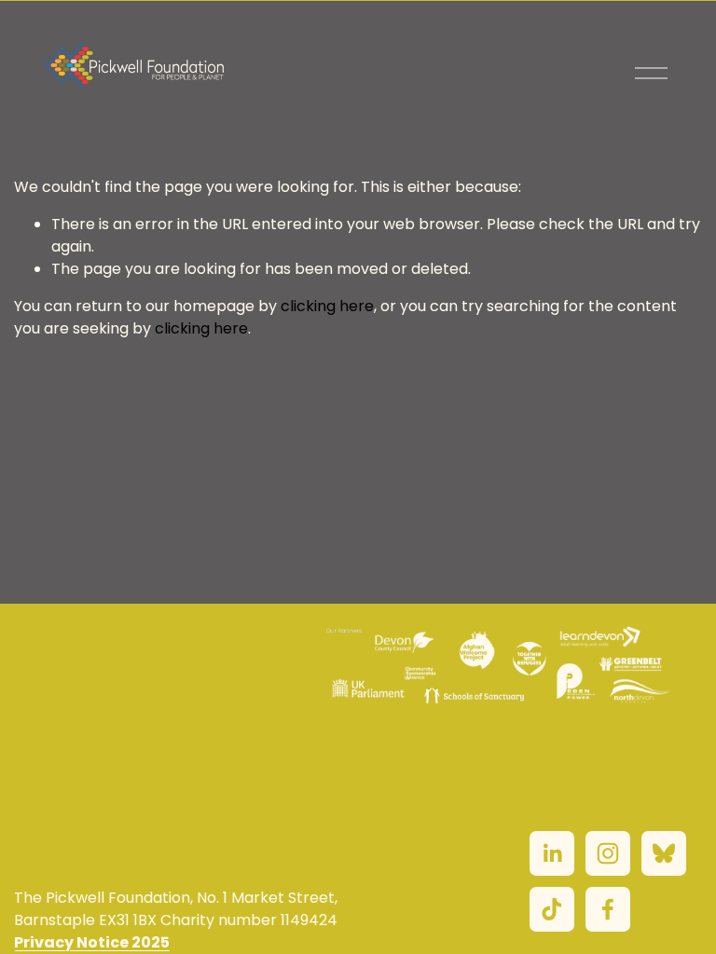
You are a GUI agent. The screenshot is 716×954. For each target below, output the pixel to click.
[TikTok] (552, 909)
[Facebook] (607, 909)
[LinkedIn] (552, 853)
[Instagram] (607, 853)
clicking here (327, 306)
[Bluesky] (663, 853)
